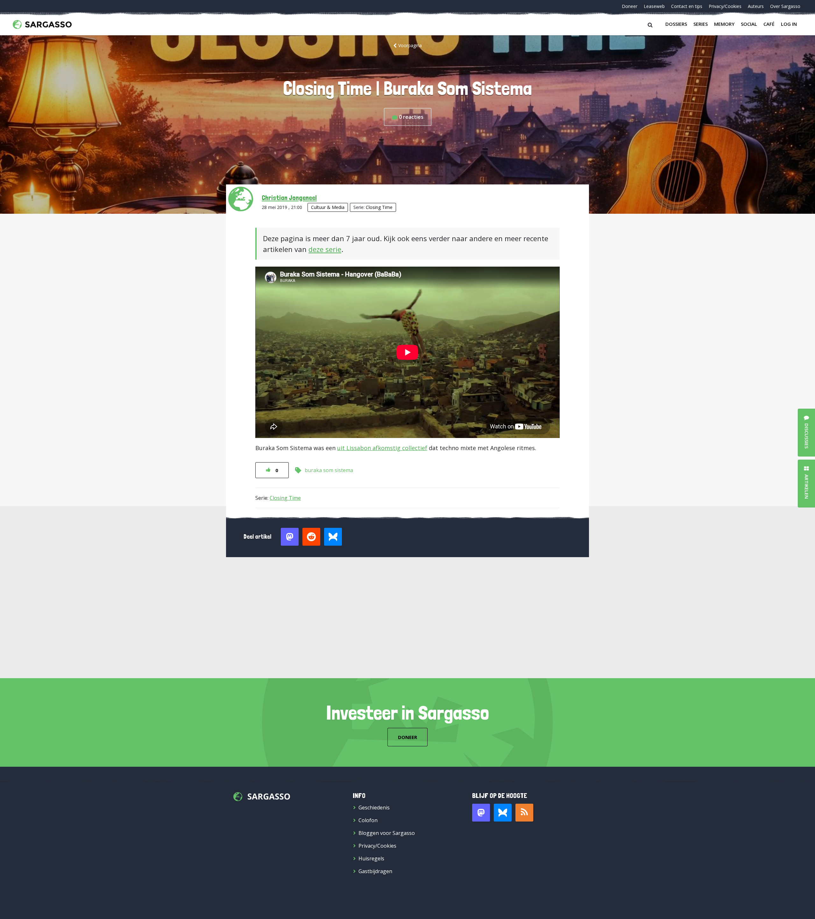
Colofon (368, 820)
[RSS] (524, 813)
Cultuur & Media (327, 207)
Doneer (629, 6)
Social (749, 24)
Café (769, 24)
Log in (789, 24)
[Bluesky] (503, 813)
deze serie (324, 249)
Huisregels (371, 858)
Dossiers (676, 24)
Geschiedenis (374, 807)
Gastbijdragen (375, 871)
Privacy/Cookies (725, 6)
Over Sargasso (785, 6)
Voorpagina (410, 45)
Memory (724, 24)
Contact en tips (686, 6)
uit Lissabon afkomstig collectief (382, 448)
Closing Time (379, 207)
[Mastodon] (481, 813)
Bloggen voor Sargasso (386, 832)
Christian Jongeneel (289, 197)
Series (700, 24)
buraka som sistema (329, 470)
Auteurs (756, 6)
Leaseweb (654, 6)
